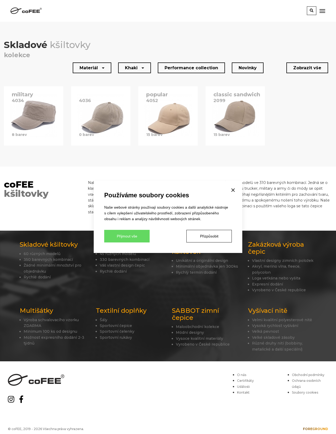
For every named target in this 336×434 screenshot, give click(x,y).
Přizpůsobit (209, 236)
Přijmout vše (127, 236)
